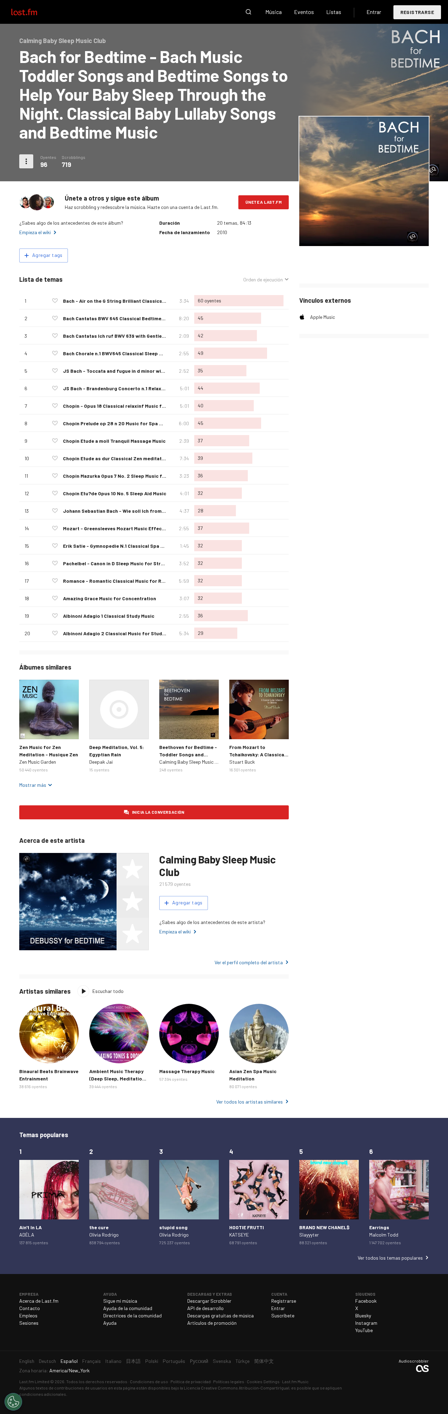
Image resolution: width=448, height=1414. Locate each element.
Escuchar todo (108, 991)
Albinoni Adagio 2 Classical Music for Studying (117, 633)
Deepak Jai (101, 762)
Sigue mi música (120, 1301)
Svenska (222, 1361)
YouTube (364, 1330)
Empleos (28, 1315)
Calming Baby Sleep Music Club (191, 762)
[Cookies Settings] (13, 1401)
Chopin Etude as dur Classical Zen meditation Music (123, 458)
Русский (199, 1361)
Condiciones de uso (149, 1381)
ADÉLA (26, 1235)
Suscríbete (282, 1315)
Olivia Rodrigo (104, 1235)
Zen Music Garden (37, 762)
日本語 (133, 1361)
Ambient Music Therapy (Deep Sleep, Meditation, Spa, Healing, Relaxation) (118, 1078)
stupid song (173, 1227)
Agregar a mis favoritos (55, 300)
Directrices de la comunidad (132, 1315)
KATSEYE (239, 1235)
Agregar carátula (364, 236)
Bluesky (363, 1315)
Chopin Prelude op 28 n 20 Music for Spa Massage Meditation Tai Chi (142, 423)
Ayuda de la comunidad (127, 1308)
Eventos (304, 11)
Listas (333, 11)
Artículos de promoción (212, 1323)
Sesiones (28, 1323)
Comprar (30, 728)
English (26, 1361)
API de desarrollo (205, 1308)
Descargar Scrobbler (209, 1301)
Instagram (366, 1323)
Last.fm (32, 12)
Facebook (366, 1301)
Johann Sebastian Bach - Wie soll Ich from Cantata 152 (126, 511)
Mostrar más (32, 785)
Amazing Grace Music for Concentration (109, 598)
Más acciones (26, 161)
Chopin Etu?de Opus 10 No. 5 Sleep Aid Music (114, 493)
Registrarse (417, 12)
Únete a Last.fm (263, 202)
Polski (151, 1361)
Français (91, 1361)
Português (174, 1361)
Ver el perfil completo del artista (249, 962)
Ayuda (110, 1323)
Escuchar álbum (49, 709)
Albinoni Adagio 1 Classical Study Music (108, 616)
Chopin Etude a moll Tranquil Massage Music (114, 441)
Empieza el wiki (35, 232)
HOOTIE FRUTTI (246, 1227)
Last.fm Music (295, 1381)
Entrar (373, 11)
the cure (98, 1227)
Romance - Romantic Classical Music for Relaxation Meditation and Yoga (147, 581)
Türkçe (243, 1361)
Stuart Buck (242, 762)
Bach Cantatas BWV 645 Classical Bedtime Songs (120, 318)
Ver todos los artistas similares (249, 1102)
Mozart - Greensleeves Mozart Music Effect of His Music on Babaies (141, 528)
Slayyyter (309, 1235)
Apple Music (322, 317)
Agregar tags (47, 255)
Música (273, 11)
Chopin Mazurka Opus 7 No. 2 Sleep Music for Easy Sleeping (132, 476)
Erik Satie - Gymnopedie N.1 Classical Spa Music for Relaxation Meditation (149, 546)
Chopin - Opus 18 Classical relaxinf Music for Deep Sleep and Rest (139, 406)
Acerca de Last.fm (38, 1301)
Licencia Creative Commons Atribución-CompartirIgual (236, 1387)
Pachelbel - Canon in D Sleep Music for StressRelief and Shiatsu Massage (148, 563)
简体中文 (264, 1361)
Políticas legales (228, 1381)
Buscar (248, 12)
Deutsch (47, 1361)
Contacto (29, 1308)
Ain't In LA (30, 1227)
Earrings (379, 1227)
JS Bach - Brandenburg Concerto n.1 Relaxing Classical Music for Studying (149, 388)
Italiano (113, 1361)
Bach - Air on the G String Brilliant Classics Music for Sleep (131, 301)
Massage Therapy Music (187, 1071)
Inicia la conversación (158, 812)
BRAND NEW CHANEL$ (324, 1227)
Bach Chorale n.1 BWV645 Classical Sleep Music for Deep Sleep (135, 353)
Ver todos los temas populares (390, 1258)
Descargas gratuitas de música (220, 1315)
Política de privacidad (190, 1381)
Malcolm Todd (383, 1235)
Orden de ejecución (263, 279)
